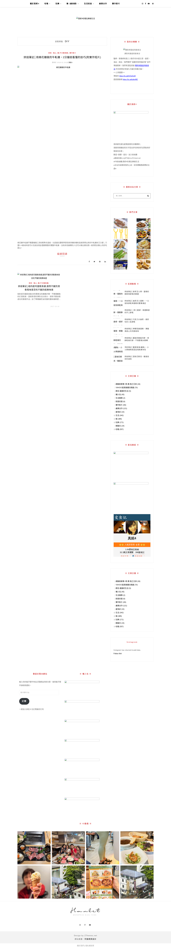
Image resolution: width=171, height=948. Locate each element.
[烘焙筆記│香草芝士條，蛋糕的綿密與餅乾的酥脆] (118, 293)
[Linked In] (105, 262)
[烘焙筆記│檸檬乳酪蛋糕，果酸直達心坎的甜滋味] (118, 331)
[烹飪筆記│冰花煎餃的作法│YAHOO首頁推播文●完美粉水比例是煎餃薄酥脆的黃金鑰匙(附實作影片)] (144, 254)
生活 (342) (120, 415)
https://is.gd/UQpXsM (127, 76)
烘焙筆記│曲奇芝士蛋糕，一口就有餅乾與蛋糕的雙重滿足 (137, 302)
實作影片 (116, 4)
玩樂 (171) (120, 422)
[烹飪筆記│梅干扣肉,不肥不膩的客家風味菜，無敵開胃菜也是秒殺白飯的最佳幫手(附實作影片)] (144, 223)
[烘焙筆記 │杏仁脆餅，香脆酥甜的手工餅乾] (118, 312)
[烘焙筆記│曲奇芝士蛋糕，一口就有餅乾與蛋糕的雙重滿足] (118, 303)
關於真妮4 (34, 4)
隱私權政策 (89, 946)
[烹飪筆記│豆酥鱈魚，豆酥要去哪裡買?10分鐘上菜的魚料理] (120, 223)
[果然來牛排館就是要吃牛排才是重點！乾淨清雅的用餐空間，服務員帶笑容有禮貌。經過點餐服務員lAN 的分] (137, 847)
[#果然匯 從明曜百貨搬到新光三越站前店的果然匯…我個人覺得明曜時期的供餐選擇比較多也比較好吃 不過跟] (34, 882)
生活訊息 (88, 4)
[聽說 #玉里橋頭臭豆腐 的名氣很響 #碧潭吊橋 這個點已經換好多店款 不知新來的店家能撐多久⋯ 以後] (137, 882)
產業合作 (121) (121, 408)
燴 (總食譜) (72, 4)
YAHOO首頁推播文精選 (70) (127, 388)
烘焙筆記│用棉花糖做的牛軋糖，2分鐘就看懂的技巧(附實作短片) (62, 57)
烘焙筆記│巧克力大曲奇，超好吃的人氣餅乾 (137, 320)
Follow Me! (118, 654)
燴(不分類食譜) (63, 53)
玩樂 (57, 4)
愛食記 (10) (120, 412)
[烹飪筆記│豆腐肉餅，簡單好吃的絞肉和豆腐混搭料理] (120, 244)
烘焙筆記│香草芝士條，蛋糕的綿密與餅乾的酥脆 (137, 293)
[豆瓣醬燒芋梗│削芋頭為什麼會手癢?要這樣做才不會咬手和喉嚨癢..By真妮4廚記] (120, 254)
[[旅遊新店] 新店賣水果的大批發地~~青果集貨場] (120, 234)
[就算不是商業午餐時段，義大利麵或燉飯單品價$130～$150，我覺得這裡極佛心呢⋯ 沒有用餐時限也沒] (102, 882)
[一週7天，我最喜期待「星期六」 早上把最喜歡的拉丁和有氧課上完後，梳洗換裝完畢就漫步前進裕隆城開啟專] (34, 847)
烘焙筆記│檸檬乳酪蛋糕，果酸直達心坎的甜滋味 (137, 330)
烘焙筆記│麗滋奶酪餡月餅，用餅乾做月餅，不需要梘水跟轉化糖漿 (137, 339)
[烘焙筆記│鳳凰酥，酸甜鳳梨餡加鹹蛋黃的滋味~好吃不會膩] (144, 265)
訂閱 (24, 701)
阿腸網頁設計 (90, 939)
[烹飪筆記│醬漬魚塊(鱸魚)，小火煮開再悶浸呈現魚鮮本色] (118, 349)
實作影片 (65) (121, 405)
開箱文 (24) (120, 426)
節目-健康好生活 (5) (123, 391)
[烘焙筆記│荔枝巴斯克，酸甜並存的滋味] (118, 358)
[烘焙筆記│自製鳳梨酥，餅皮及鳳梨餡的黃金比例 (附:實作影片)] (144, 244)
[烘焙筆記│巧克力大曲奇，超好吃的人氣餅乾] (118, 321)
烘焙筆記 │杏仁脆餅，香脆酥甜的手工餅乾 (137, 311)
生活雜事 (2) (120, 398)
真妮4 (71, 62)
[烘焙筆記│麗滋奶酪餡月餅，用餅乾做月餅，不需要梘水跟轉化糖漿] (118, 340)
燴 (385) (119, 419)
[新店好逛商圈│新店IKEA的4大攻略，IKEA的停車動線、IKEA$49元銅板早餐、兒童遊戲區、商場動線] (120, 265)
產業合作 (103, 4)
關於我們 (80, 946)
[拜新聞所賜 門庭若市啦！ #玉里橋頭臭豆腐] (68, 882)
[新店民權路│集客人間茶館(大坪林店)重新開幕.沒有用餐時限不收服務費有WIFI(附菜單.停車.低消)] (144, 234)
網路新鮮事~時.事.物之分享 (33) (128, 384)
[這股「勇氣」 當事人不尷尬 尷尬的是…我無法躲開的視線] (102, 847)
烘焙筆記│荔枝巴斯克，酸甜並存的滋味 (137, 358)
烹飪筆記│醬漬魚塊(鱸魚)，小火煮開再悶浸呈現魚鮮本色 (137, 348)
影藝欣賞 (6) (120, 401)
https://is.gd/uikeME (130, 79)
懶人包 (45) (120, 394)
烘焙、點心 (52, 53)
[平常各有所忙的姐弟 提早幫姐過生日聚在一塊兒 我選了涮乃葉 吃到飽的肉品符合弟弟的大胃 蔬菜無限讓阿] (68, 847)
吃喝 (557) (120, 429)
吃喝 (46, 4)
